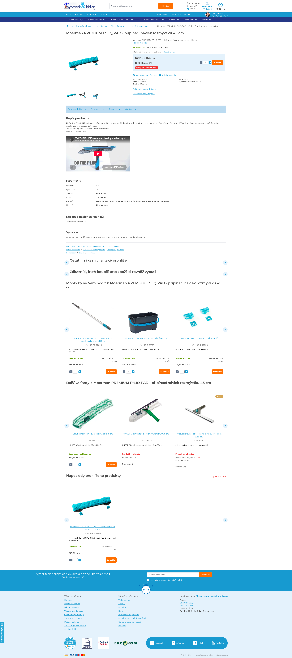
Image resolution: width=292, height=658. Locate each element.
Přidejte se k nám (72, 622)
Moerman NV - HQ (74, 237)
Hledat (165, 6)
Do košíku (217, 63)
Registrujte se (169, 52)
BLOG (187, 14)
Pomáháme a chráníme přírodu (132, 618)
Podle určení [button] (189, 19)
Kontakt (68, 600)
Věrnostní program (73, 618)
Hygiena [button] (172, 19)
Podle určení (71, 253)
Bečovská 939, (187, 604)
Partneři (122, 626)
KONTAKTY (162, 14)
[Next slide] (225, 262)
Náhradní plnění (71, 607)
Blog (120, 611)
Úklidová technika (83, 26)
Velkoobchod (124, 600)
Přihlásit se (205, 575)
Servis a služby (70, 629)
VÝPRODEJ (92, 14)
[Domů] (67, 26)
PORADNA (176, 14)
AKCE (68, 14)
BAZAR (104, 14)
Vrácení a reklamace (73, 611)
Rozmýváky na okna (115, 250)
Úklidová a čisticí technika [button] (120, 19)
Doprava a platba (72, 604)
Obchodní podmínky (74, 615)
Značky (115, 14)
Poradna (122, 607)
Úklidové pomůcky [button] (95, 19)
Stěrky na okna (142, 26)
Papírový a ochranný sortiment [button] (149, 19)
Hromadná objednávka (128, 615)
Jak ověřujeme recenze (75, 626)
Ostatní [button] (205, 19)
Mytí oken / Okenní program (113, 26)
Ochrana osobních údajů (129, 622)
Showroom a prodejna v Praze (212, 596)
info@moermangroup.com (98, 237)
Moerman (144, 84)
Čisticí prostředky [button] (72, 19)
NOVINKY (79, 14)
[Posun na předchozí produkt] (66, 262)
